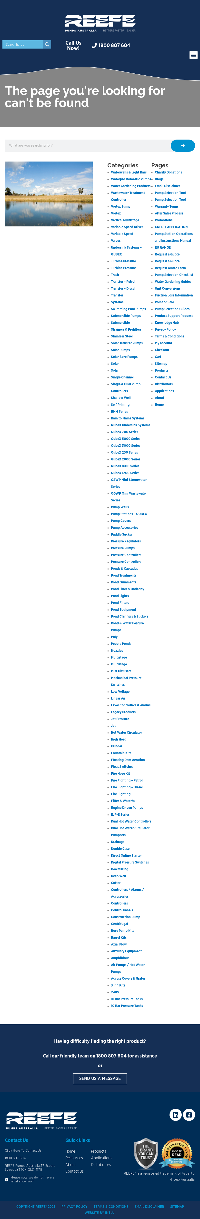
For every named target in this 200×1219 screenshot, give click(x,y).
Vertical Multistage (125, 220)
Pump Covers (121, 521)
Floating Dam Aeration (128, 760)
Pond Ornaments (123, 582)
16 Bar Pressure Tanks (127, 999)
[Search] (183, 146)
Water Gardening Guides (173, 282)
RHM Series (119, 411)
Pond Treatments (123, 575)
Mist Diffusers (121, 671)
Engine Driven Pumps (127, 808)
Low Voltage (120, 691)
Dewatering (119, 869)
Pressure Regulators (126, 541)
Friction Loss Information (174, 295)
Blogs (159, 179)
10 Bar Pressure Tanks (127, 1006)
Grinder (116, 746)
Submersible (120, 323)
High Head (118, 739)
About (159, 398)
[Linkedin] (176, 1115)
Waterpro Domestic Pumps (131, 179)
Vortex (116, 213)
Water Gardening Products (130, 186)
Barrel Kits (119, 937)
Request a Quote (167, 254)
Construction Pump (125, 917)
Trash (115, 275)
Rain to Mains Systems (127, 418)
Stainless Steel (122, 336)
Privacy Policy (165, 329)
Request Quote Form (170, 268)
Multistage (119, 657)
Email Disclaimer (167, 186)
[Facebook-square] (189, 1115)
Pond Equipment (123, 609)
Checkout (162, 350)
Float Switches (122, 767)
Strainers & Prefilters (126, 329)
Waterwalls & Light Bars (129, 172)
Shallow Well (121, 398)
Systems (117, 302)
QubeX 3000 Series (125, 445)
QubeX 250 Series (124, 452)
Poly (114, 637)
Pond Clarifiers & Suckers (129, 616)
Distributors (164, 384)
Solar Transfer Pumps (127, 343)
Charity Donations (168, 172)
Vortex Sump (120, 206)
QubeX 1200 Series (125, 473)
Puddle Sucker (121, 534)
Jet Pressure (120, 719)
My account (163, 343)
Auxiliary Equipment (126, 951)
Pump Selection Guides (172, 309)
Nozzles (117, 650)
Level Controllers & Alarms (130, 705)
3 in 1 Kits (118, 985)
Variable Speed (122, 234)
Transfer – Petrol (123, 282)
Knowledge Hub (167, 323)
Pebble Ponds (121, 644)
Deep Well (118, 876)
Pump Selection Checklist (174, 275)
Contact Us (163, 377)
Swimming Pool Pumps (128, 309)
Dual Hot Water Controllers (131, 821)
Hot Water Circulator (126, 732)
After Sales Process (169, 213)
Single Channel (122, 377)
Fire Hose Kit (120, 773)
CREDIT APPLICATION (171, 227)
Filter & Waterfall (124, 801)
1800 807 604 (111, 1056)
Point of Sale (164, 302)
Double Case (120, 849)
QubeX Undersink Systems (130, 425)
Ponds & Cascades (124, 568)
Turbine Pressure (123, 261)
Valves (115, 241)
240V (115, 992)
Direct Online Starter (126, 855)
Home (159, 404)
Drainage (117, 842)
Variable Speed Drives (127, 227)
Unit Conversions (167, 288)
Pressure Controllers (126, 555)
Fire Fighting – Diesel (127, 787)
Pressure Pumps (123, 548)
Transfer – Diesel (123, 288)
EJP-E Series (120, 814)
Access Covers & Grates (128, 978)
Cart (158, 357)
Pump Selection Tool (170, 193)
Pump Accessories (124, 527)
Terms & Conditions (169, 336)
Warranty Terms (167, 206)
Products (161, 370)
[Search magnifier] (47, 44)
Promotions (163, 220)
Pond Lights (120, 596)
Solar (115, 364)
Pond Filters (120, 603)
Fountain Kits (121, 753)
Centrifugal (119, 924)
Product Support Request (174, 316)
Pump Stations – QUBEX (129, 514)
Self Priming (120, 404)
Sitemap (161, 364)
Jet (113, 726)
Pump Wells (120, 507)
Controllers (119, 903)
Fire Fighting (120, 794)
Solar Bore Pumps (124, 357)
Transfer (117, 295)
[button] (194, 55)
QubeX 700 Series (124, 432)
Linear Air (118, 698)
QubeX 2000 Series (125, 459)
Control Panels (122, 910)
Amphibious (120, 958)
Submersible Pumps (126, 316)
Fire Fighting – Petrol (127, 780)
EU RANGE (163, 247)
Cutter (115, 883)
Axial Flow (119, 944)
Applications (164, 391)
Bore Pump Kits (122, 931)
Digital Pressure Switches (130, 862)
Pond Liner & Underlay (127, 589)
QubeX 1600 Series (125, 466)
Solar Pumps (120, 350)
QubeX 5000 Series (125, 439)
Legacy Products (123, 712)
